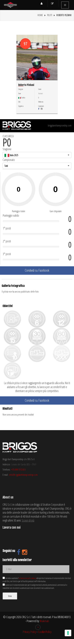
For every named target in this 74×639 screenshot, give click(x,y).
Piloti (49, 15)
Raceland (40, 93)
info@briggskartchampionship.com (23, 474)
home (40, 15)
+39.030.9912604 (18, 469)
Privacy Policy (29, 632)
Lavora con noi (11, 527)
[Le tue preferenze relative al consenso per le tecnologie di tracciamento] (68, 633)
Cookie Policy (44, 632)
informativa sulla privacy (27, 578)
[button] (37, 155)
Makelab (44, 621)
